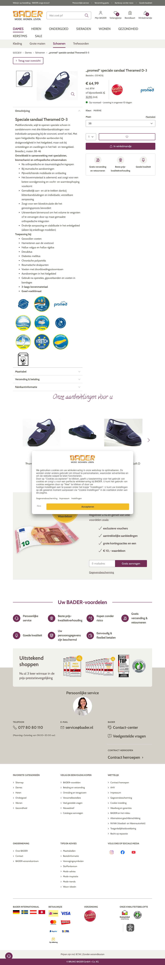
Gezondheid (21, 808)
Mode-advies (69, 871)
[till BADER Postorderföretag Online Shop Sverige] (24, 912)
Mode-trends (69, 881)
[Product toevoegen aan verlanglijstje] (127, 136)
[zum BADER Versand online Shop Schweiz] (42, 912)
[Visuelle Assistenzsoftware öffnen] (128, 928)
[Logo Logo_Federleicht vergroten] (23, 323)
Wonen (18, 802)
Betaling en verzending (74, 787)
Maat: (88, 116)
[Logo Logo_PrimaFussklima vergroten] (23, 342)
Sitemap (19, 782)
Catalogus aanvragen (73, 813)
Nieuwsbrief (68, 808)
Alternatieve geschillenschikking (125, 818)
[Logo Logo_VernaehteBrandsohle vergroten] (61, 342)
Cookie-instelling (118, 802)
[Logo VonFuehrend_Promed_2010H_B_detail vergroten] (61, 323)
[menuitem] (18, 28)
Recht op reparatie (119, 833)
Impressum (115, 792)
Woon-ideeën (69, 886)
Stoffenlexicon (70, 866)
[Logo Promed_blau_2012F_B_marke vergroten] (147, 90)
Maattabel (150, 116)
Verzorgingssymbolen (73, 861)
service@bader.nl (79, 727)
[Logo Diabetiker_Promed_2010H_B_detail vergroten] (23, 304)
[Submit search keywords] (86, 15)
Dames (18, 787)
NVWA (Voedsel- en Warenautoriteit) (127, 823)
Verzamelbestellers (72, 797)
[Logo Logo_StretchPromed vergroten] (42, 342)
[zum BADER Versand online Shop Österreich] (33, 912)
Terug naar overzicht (29, 60)
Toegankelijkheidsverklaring (123, 828)
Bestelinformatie (71, 856)
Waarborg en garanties (121, 808)
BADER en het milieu (120, 813)
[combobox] (69, 15)
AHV (112, 787)
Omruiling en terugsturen (75, 792)
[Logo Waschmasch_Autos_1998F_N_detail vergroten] (23, 359)
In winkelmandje (122, 146)
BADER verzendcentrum (27, 861)
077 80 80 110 (30, 727)
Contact (19, 856)
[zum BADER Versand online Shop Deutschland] (16, 912)
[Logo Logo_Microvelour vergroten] (42, 323)
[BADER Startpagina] (28, 15)
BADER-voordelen (72, 782)
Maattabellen (69, 850)
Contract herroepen (124, 757)
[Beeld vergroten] (73, 94)
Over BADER (21, 850)
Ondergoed (20, 797)
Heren (18, 792)
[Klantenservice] (9, 956)
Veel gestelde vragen (72, 802)
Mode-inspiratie (70, 876)
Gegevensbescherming (101, 572)
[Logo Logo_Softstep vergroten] (42, 304)
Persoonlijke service (81, 3)
